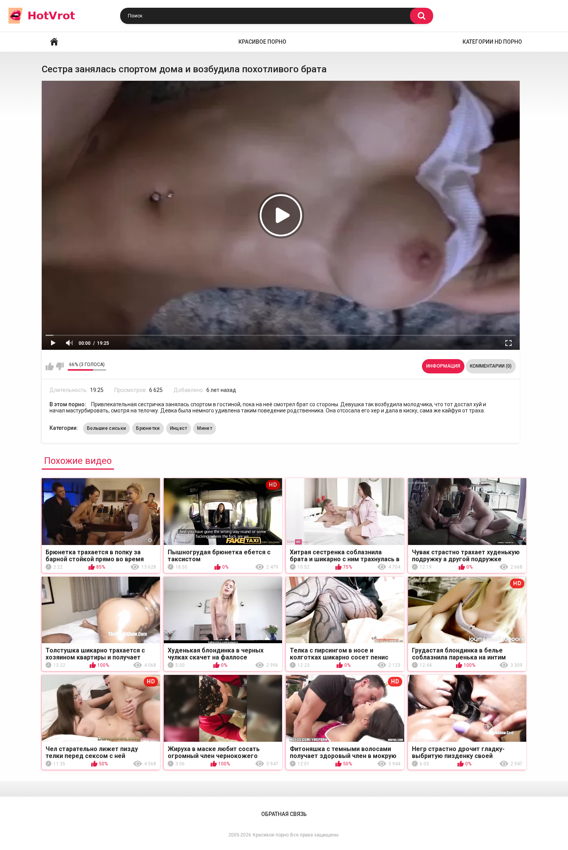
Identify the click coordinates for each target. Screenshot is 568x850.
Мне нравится (50, 366)
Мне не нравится (60, 366)
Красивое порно (262, 42)
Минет (204, 428)
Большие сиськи (106, 428)
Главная (54, 42)
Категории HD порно (492, 42)
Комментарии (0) (491, 366)
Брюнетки (148, 428)
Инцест (178, 428)
